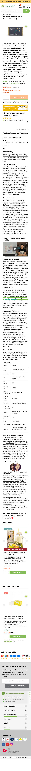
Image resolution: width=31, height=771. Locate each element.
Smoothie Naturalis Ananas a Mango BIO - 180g (14, 553)
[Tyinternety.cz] (25, 739)
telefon (17, 481)
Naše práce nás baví (10, 701)
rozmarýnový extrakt (16, 157)
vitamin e (14, 159)
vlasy (20, 170)
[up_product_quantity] (8, 571)
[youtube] (7, 744)
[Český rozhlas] (3, 739)
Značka (6, 146)
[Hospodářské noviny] (16, 739)
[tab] (11, 133)
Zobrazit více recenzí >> (22, 129)
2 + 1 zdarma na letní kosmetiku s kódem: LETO (17, 1)
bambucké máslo (21, 154)
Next (27, 541)
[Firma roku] (15, 750)
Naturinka (5, 148)
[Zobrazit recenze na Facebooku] (15, 656)
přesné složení (10, 443)
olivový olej (6, 157)
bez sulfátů (6, 83)
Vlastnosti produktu (11, 133)
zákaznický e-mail (8, 481)
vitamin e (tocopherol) (9, 156)
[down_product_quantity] (8, 573)
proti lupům (21, 640)
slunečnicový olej (22, 156)
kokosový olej (7, 154)
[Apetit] (7, 739)
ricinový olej (6, 159)
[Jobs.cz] (12, 739)
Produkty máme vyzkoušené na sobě (14, 699)
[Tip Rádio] (20, 739)
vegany (22, 83)
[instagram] (11, 744)
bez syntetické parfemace (16, 81)
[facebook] (3, 744)
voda (25, 157)
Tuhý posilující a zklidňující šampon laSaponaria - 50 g (13, 618)
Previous (4, 541)
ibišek (13, 154)
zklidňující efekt (13, 640)
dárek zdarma (8, 529)
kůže (14, 641)
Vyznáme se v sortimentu (15, 693)
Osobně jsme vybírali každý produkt (14, 697)
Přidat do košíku (19, 97)
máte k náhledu (15, 441)
